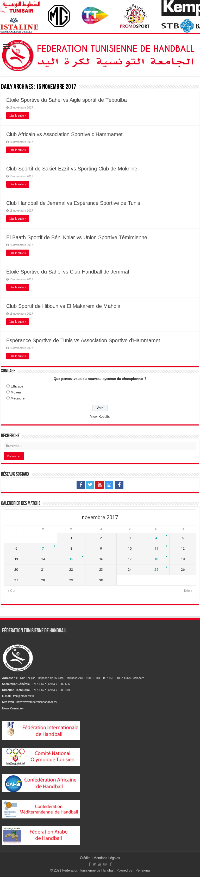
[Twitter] (90, 485)
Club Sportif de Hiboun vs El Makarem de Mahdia (63, 306)
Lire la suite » (17, 115)
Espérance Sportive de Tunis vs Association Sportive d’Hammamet (83, 340)
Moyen (16, 392)
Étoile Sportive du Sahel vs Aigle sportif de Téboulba (66, 100)
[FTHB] (100, 54)
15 (71, 559)
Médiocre (17, 398)
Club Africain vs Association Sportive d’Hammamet (64, 134)
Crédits (86, 858)
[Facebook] (81, 485)
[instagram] (109, 485)
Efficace (17, 386)
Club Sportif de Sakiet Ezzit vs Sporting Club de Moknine (71, 168)
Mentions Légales (106, 858)
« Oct (11, 591)
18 (156, 559)
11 (156, 548)
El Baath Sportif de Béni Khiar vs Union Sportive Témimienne (76, 237)
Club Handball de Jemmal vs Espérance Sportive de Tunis (73, 203)
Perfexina (142, 870)
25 (156, 569)
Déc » (188, 591)
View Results (100, 416)
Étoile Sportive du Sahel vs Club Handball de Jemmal (67, 272)
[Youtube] (99, 485)
